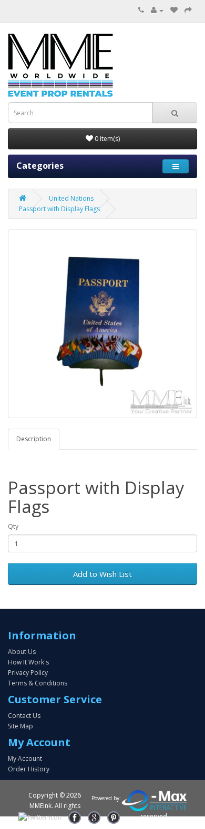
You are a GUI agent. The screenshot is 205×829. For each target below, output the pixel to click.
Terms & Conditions (37, 683)
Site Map (20, 726)
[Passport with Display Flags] (102, 324)
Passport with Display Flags (59, 208)
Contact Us (24, 715)
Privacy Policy (28, 672)
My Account (25, 758)
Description (33, 438)
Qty (13, 526)
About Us (22, 651)
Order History (28, 769)
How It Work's (28, 662)
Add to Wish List (102, 574)
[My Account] (157, 10)
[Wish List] (174, 10)
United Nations (71, 198)
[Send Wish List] (188, 10)
